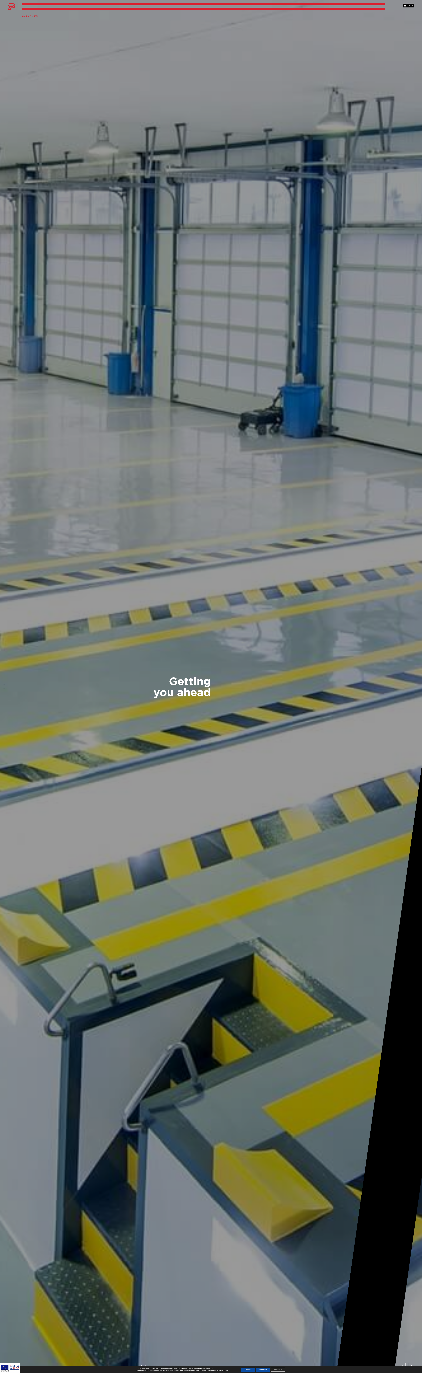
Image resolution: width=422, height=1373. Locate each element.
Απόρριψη (263, 1369)
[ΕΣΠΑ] (10, 1368)
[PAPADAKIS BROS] (11, 6)
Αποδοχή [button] (248, 1369)
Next (411, 1366)
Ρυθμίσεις (278, 1369)
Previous (403, 1366)
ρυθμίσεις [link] (224, 1370)
